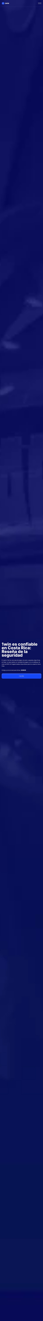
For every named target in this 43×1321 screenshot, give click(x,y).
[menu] (39, 3)
